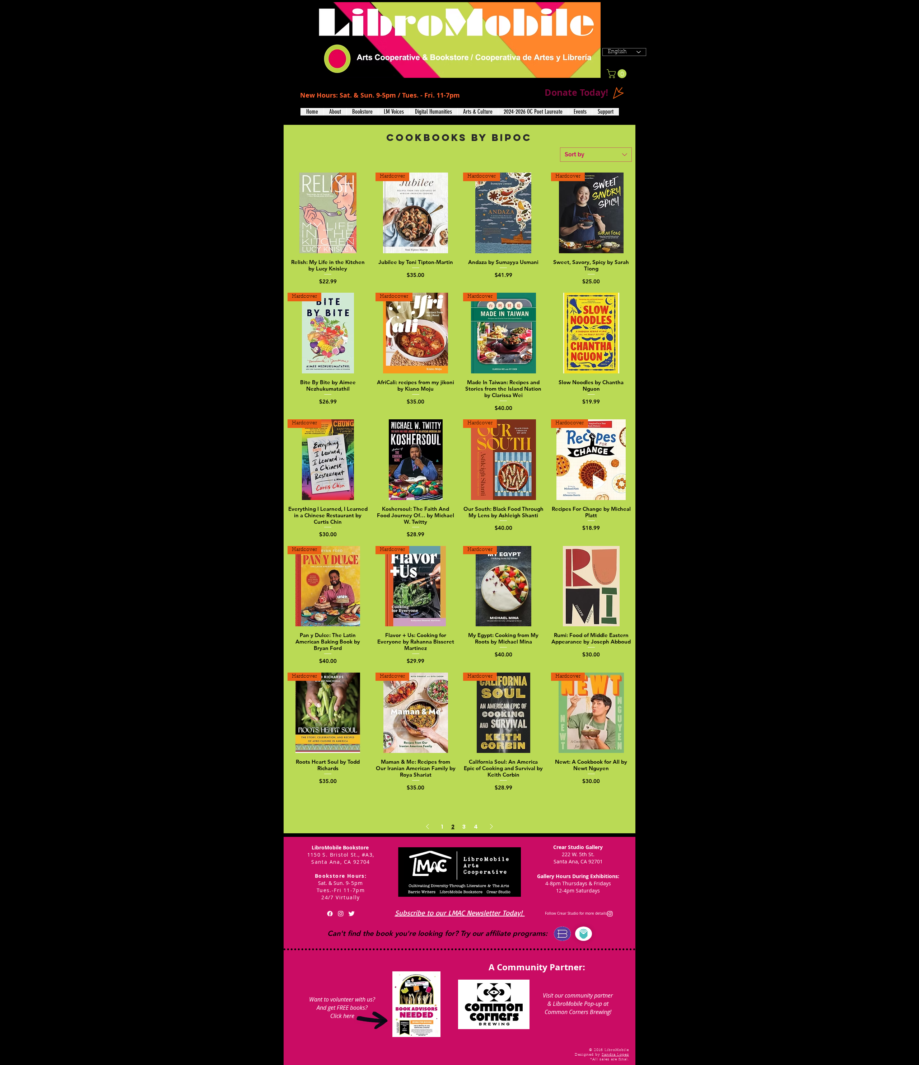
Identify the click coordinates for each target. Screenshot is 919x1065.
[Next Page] (491, 827)
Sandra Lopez (615, 1055)
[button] (334, 112)
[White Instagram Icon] (340, 913)
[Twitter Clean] (351, 913)
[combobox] (596, 154)
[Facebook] (329, 913)
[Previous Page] (427, 827)
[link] (618, 73)
